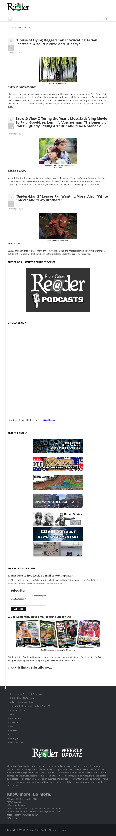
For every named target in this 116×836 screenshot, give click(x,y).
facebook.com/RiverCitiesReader (22, 814)
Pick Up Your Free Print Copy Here (26, 694)
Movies (13, 730)
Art (11, 734)
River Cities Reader (46, 420)
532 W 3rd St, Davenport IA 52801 (23, 799)
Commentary (16, 718)
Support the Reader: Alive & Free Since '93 (30, 706)
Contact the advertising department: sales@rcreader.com (34, 808)
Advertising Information (21, 702)
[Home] (18, 7)
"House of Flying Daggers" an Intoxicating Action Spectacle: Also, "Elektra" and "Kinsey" (56, 42)
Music (13, 726)
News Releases (17, 742)
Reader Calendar (18, 710)
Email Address (18, 599)
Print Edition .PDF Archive (22, 698)
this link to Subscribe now (33, 667)
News (13, 714)
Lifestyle (14, 738)
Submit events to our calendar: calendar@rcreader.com (33, 811)
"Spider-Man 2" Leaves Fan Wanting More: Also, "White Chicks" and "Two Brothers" (62, 198)
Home (11, 27)
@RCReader (12, 818)
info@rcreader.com (16, 805)
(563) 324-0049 (14, 802)
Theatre (14, 722)
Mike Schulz (17, 52)
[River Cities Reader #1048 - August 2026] (58, 371)
